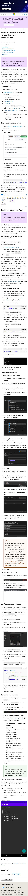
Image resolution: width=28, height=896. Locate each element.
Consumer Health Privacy (18, 892)
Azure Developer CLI (16, 108)
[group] (15, 182)
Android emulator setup (18, 719)
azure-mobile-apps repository (15, 126)
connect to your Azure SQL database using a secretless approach (14, 561)
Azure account (8, 101)
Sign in (25, 14)
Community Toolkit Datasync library (11, 65)
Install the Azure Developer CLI (11, 247)
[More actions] (26, 29)
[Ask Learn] (24, 29)
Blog (19, 890)
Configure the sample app (7, 52)
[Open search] (22, 14)
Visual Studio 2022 (8, 92)
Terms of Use (4, 894)
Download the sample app (8, 48)
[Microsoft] (14, 14)
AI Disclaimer (4, 890)
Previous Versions (9, 28)
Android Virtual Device (10, 110)
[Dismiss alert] (26, 2)
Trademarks (10, 894)
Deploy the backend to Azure (8, 50)
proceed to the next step (14, 281)
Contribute (3, 892)
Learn (2, 28)
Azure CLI (8, 103)
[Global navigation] (1, 14)
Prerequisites (5, 47)
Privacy (8, 892)
